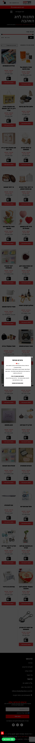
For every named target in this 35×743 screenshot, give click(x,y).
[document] (17, 371)
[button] (2, 733)
